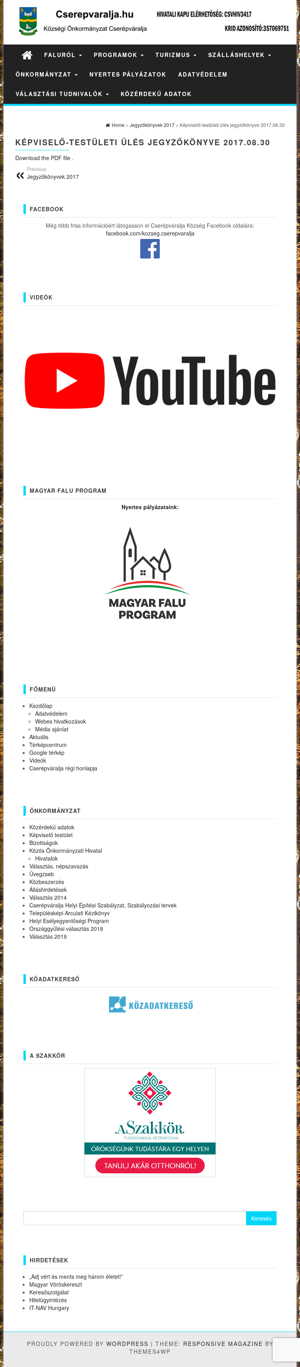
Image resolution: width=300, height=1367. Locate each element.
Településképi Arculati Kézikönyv (69, 913)
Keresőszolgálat (49, 1292)
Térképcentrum (48, 745)
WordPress (127, 1343)
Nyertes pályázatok (127, 74)
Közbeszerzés (46, 882)
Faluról (61, 55)
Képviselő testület (51, 835)
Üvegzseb (41, 874)
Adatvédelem (203, 74)
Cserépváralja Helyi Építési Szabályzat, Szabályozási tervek (103, 905)
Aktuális (38, 737)
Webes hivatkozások (60, 721)
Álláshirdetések (48, 889)
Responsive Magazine (223, 1343)
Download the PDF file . (44, 158)
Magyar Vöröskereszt (55, 1284)
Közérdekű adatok (156, 94)
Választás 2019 (48, 936)
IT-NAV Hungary (49, 1308)
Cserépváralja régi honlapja (63, 768)
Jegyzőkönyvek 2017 (53, 173)
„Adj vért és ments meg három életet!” (76, 1276)
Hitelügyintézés (48, 1300)
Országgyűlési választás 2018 (66, 928)
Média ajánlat (51, 729)
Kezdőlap (40, 705)
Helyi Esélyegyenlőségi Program (69, 921)
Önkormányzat (45, 74)
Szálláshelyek (237, 55)
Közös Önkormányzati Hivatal (65, 850)
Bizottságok (43, 843)
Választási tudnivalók (60, 94)
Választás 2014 (48, 897)
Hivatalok (46, 858)
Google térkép (46, 752)
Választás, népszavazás (58, 866)
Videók (37, 760)
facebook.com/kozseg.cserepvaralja (150, 233)
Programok (117, 55)
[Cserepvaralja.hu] (26, 54)
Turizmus (174, 55)
